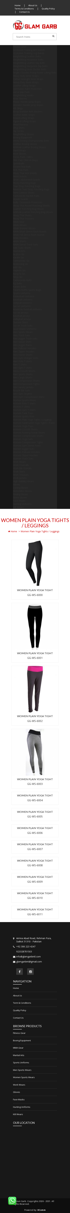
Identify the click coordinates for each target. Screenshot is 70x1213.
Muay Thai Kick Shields (25, 173)
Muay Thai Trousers (23, 218)
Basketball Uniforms (23, 296)
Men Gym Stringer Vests (25, 358)
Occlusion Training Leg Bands (28, 53)
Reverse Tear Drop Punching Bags (31, 189)
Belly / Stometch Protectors (27, 202)
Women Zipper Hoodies (25, 455)
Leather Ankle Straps (24, 114)
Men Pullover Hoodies (24, 348)
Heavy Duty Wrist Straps (26, 75)
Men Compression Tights (26, 383)
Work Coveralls (21, 465)
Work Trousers (21, 474)
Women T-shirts (21, 406)
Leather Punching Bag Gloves (28, 208)
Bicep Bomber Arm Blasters (27, 111)
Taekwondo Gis (21, 260)
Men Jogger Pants (22, 345)
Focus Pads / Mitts (23, 156)
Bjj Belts (17, 283)
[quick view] (44, 574)
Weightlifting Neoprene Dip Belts (30, 66)
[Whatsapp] (12, 1200)
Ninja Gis (17, 276)
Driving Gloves (20, 494)
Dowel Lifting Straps (23, 118)
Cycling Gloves (20, 487)
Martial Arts (19, 250)
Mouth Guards (20, 199)
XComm (41, 1210)
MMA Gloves (20, 225)
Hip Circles (18, 130)
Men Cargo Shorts (22, 377)
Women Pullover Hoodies (26, 452)
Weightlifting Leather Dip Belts (29, 62)
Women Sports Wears (24, 400)
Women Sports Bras (23, 416)
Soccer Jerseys (20, 312)
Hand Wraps (19, 150)
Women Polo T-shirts (24, 403)
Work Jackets (20, 478)
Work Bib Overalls (22, 468)
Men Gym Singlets (22, 393)
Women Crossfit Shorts (25, 429)
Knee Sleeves (20, 98)
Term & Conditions (22, 1002)
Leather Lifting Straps (24, 85)
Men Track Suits (21, 335)
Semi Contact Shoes (23, 192)
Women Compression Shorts (28, 435)
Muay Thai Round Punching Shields (31, 205)
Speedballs (18, 163)
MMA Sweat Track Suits (25, 244)
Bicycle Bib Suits (21, 390)
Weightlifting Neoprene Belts (28, 59)
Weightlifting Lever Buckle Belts (29, 69)
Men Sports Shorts (23, 374)
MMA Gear (18, 221)
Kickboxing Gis (20, 263)
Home (18, 5)
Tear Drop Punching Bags (26, 186)
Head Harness (20, 124)
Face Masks (19, 500)
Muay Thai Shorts (22, 215)
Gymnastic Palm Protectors (27, 88)
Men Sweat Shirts (22, 341)
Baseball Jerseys (21, 315)
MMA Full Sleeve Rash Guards (28, 234)
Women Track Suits (23, 458)
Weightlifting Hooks (23, 95)
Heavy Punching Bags (24, 182)
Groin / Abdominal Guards (26, 179)
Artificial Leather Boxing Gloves (29, 147)
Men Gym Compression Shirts (28, 396)
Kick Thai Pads (20, 169)
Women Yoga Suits (23, 439)
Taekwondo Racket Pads (26, 195)
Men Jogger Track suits (25, 338)
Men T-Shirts (20, 364)
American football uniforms (27, 309)
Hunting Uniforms (22, 503)
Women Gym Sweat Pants (27, 445)
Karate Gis (18, 257)
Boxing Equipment (22, 137)
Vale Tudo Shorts (22, 247)
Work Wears (19, 461)
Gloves (16, 484)
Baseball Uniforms (22, 299)
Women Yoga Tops (23, 426)
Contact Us (24, 11)
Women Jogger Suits (24, 448)
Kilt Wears (18, 507)
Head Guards (20, 176)
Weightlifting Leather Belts (27, 56)
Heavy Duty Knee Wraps (26, 82)
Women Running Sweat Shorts (29, 432)
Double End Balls (22, 166)
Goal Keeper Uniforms (24, 328)
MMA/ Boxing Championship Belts (31, 140)
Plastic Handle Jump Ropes (27, 101)
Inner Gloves (19, 153)
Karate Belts (19, 286)
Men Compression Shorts (26, 380)
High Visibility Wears (23, 481)
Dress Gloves (20, 497)
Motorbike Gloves (22, 490)
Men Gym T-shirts (22, 367)
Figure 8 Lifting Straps (24, 121)
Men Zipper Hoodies (24, 351)
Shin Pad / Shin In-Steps (25, 160)
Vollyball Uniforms (22, 302)
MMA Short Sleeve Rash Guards (30, 231)
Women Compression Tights (28, 442)
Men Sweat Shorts (22, 354)
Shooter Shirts (20, 322)
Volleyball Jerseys (22, 319)
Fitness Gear (19, 46)
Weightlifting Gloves (23, 134)
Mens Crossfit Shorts (24, 370)
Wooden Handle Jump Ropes (28, 105)
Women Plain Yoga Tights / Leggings (32, 419)
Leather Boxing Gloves (25, 143)
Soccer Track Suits (22, 325)
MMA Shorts (19, 241)
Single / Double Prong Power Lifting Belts (35, 72)
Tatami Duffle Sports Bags (27, 289)
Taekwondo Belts (22, 280)
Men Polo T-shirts (22, 361)
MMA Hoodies (20, 238)
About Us (32, 5)
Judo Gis (17, 267)
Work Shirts (19, 471)
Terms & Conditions (24, 8)
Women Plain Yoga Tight (35, 590)
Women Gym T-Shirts (24, 409)
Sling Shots (19, 127)
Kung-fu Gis (19, 273)
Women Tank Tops (23, 413)
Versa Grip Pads (21, 92)
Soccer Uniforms (22, 306)
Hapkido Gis (19, 270)
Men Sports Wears (23, 332)
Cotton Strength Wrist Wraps (28, 79)
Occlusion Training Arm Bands (29, 49)
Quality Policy (48, 8)
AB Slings (18, 108)
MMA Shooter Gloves (24, 228)
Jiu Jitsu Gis (18, 254)
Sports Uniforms (21, 293)
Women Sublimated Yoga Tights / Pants (34, 422)
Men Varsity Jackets (23, 387)
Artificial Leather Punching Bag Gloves (33, 212)
